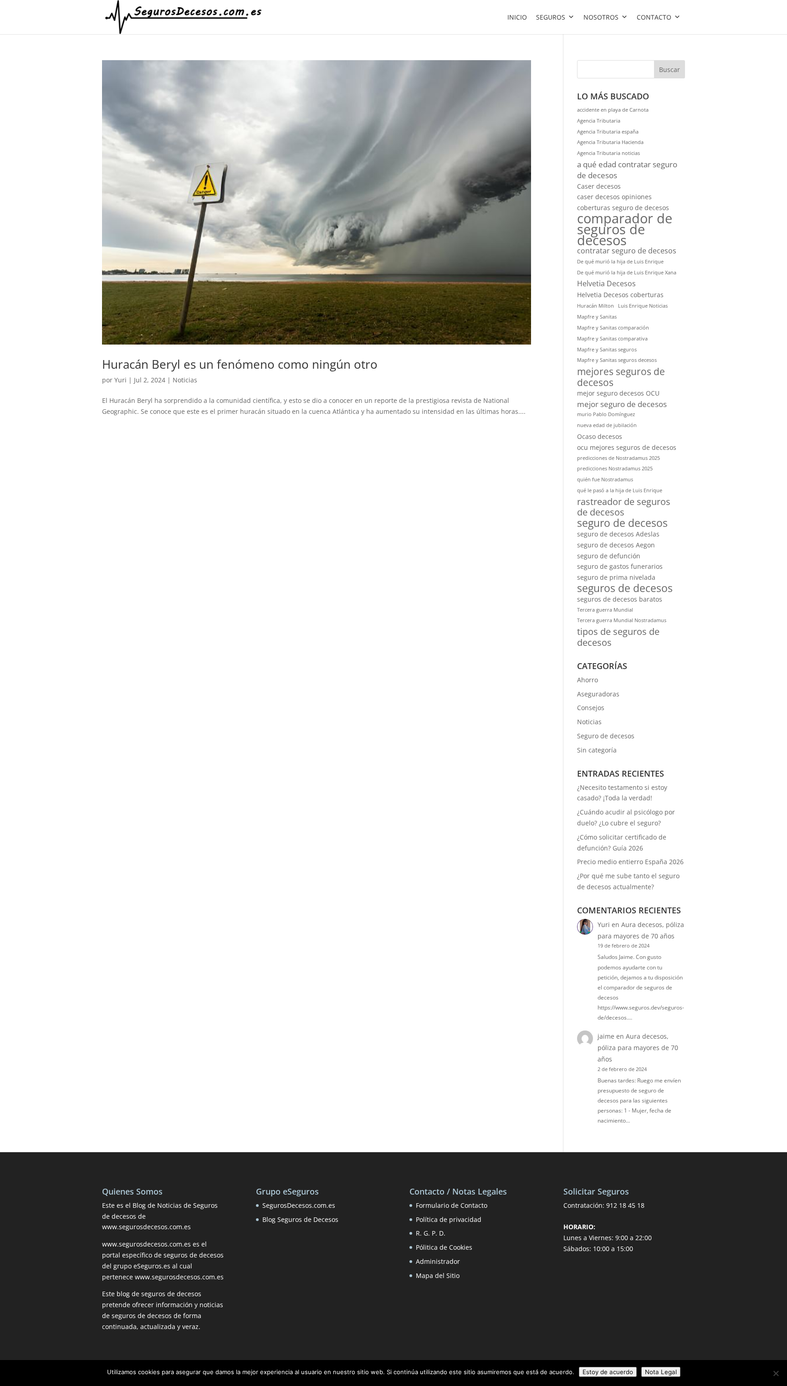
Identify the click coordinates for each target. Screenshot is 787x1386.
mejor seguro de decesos (622, 404)
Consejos (590, 707)
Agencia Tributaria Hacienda (610, 142)
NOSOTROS (600, 17)
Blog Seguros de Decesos (300, 1219)
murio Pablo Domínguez (606, 414)
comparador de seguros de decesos (624, 229)
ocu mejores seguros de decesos (626, 447)
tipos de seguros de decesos (618, 637)
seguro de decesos (622, 523)
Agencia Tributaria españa (608, 132)
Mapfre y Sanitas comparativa (612, 338)
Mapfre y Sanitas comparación (613, 328)
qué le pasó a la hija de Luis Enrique (619, 490)
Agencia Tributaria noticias (608, 153)
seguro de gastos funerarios (620, 566)
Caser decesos (599, 186)
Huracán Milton (595, 306)
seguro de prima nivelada (616, 577)
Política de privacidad (448, 1219)
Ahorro (587, 679)
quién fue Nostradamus (605, 479)
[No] (775, 1373)
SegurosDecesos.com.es (298, 1205)
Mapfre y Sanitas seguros (607, 349)
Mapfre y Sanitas (597, 317)
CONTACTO (654, 17)
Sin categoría (597, 750)
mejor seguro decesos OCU (618, 393)
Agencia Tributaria (598, 121)
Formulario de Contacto (451, 1205)
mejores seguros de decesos (621, 377)
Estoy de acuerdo (608, 1372)
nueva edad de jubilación (607, 425)
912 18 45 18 (625, 1205)
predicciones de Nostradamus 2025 (618, 458)
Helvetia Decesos (606, 283)
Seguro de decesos (605, 736)
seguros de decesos (625, 588)
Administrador (438, 1261)
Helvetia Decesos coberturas (620, 294)
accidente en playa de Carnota (613, 110)
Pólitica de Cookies (444, 1247)
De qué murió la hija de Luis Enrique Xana (626, 272)
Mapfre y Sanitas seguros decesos (617, 360)
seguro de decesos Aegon (616, 545)
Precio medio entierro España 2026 (630, 861)
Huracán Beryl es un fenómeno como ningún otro (240, 364)
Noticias (185, 380)
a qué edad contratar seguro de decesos (627, 169)
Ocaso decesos (599, 436)
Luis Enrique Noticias (643, 306)
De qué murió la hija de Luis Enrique (620, 261)
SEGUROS (550, 17)
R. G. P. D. (430, 1233)
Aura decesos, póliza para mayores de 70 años (638, 1047)
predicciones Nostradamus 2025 (615, 468)
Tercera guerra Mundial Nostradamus (621, 620)
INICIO (517, 17)
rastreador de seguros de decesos (623, 507)
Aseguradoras (598, 694)
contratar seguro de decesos (626, 251)
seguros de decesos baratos (619, 599)
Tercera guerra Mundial (605, 610)
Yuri (120, 380)
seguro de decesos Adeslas (618, 534)
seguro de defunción (608, 555)
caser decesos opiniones (614, 196)
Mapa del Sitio (438, 1275)
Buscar (669, 69)
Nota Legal (661, 1372)
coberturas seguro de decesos (623, 207)
